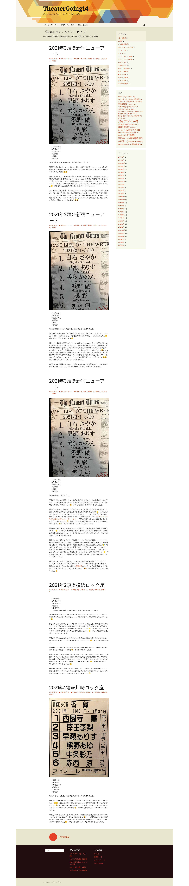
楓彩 (84, 59)
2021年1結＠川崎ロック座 (76, 688)
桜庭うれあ (122, 114)
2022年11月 (121, 181)
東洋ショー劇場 (123, 71)
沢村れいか (84, 590)
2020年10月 (121, 236)
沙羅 (139, 116)
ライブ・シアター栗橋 (125, 56)
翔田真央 (134, 130)
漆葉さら (128, 124)
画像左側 (79, 566)
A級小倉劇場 (122, 38)
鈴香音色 (121, 144)
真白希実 (123, 127)
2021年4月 (121, 218)
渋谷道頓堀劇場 (123, 84)
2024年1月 (121, 160)
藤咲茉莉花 (134, 132)
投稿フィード (98, 857)
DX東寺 (120, 41)
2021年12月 (121, 197)
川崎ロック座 (65, 692)
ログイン (97, 854)
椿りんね (132, 114)
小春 (121, 109)
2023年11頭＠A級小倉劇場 (78, 867)
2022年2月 (121, 190)
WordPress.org (98, 863)
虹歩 (131, 135)
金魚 (130, 141)
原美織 (139, 101)
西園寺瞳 (97, 590)
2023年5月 (121, 178)
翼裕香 (91, 590)
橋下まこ (122, 116)
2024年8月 (121, 157)
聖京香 (126, 132)
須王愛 (128, 144)
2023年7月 (121, 175)
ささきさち (130, 97)
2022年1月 (121, 193)
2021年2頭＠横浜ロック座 (77, 585)
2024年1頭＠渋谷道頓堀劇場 (78, 859)
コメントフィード (99, 860)
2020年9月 (121, 239)
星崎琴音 (130, 111)
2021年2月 (121, 224)
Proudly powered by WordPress (52, 882)
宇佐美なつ (132, 104)
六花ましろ (123, 101)
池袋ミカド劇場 (123, 77)
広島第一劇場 (122, 65)
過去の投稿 (60, 837)
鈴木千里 (138, 141)
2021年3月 (121, 221)
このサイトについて (50, 25)
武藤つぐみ (131, 116)
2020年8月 (121, 242)
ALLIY (122, 96)
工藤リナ (127, 109)
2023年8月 (121, 172)
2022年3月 (121, 187)
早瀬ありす (78, 59)
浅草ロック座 (122, 81)
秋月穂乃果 (133, 127)
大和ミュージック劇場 (125, 59)
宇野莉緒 (123, 107)
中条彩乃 (75, 692)
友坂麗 (122, 104)
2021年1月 (121, 227)
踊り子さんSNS (83, 25)
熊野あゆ (97, 692)
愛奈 (133, 109)
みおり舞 (122, 99)
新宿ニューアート (66, 59)
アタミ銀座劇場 (123, 44)
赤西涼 (54, 61)
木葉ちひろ (139, 111)
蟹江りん (124, 138)
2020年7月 (121, 245)
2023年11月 (121, 166)
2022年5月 (121, 184)
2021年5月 (121, 215)
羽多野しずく (123, 130)
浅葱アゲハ (128, 121)
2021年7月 (121, 209)
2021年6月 (121, 212)
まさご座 (121, 53)
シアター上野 (122, 50)
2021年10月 (121, 200)
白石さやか (96, 59)
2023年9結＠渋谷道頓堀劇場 (78, 870)
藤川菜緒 (122, 135)
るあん (130, 99)
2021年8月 (121, 206)
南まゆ (132, 101)
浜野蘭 (90, 59)
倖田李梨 (82, 692)
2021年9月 (121, 203)
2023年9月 (121, 169)
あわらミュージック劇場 (125, 47)
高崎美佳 (137, 144)
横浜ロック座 (65, 590)
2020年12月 (121, 230)
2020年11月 (121, 233)
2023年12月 (121, 163)
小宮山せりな (133, 107)
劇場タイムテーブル (67, 25)
